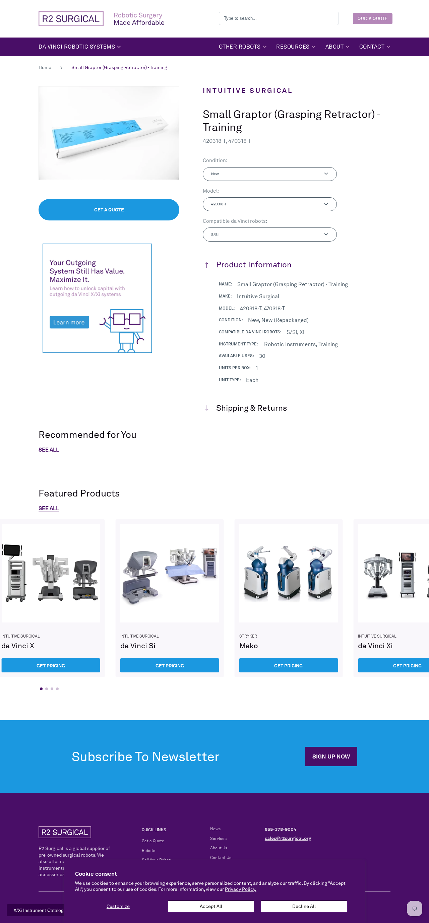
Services (218, 838)
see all (49, 508)
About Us (218, 848)
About (334, 46)
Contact (372, 46)
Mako (289, 598)
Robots (148, 850)
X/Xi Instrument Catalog (38, 910)
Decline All (304, 906)
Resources (293, 46)
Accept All (211, 906)
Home (45, 67)
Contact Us (220, 857)
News (215, 829)
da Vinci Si (170, 598)
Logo (101, 18)
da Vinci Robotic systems (77, 46)
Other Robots (240, 46)
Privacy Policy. (240, 889)
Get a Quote (153, 841)
